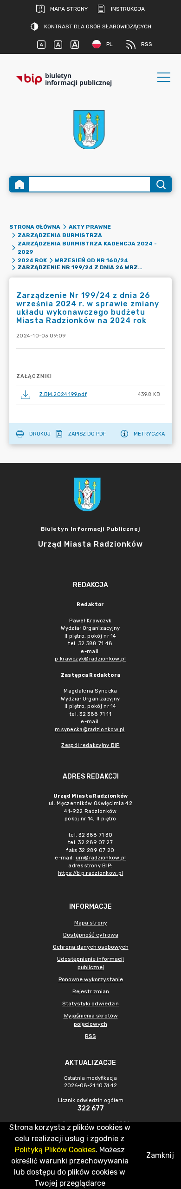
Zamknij (160, 1155)
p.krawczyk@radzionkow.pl (90, 659)
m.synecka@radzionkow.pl (90, 730)
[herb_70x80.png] (90, 129)
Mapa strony (69, 9)
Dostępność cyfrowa (90, 934)
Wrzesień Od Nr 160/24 (91, 260)
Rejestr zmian (90, 991)
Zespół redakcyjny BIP (90, 745)
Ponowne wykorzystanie (90, 979)
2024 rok (32, 260)
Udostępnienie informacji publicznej (90, 963)
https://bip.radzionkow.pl (90, 873)
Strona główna (34, 227)
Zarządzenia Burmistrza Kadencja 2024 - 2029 (87, 247)
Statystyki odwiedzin (90, 1003)
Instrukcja (128, 9)
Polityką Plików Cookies (55, 1149)
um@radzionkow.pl (101, 858)
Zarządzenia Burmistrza (60, 235)
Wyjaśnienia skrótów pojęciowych (91, 1019)
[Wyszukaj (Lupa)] (160, 184)
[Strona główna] (19, 184)
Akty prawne (90, 227)
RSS (146, 44)
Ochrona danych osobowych (91, 947)
